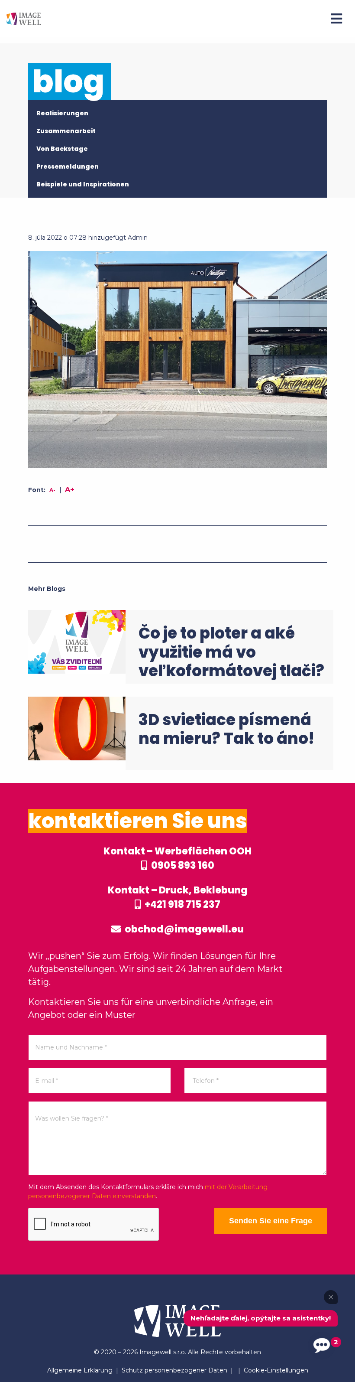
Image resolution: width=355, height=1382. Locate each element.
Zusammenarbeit (66, 131)
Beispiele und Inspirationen (82, 184)
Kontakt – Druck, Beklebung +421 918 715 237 (178, 897)
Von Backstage (62, 148)
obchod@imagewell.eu (183, 929)
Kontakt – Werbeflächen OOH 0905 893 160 (177, 858)
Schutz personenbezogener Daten (174, 1370)
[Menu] (336, 18)
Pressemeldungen (67, 166)
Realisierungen (62, 113)
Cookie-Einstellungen (276, 1370)
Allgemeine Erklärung (80, 1370)
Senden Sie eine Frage (270, 1220)
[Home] (23, 18)
